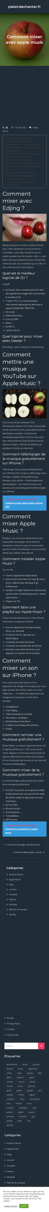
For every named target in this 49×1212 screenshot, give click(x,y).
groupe (30, 1090)
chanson (20, 1077)
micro (22, 1099)
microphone (35, 1099)
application (33, 1068)
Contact (11, 1029)
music (29, 1103)
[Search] (41, 1046)
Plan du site (12, 1034)
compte (10, 1081)
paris (35, 1108)
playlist (21, 1112)
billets (9, 1077)
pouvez (32, 1112)
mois (9, 1103)
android (10, 1068)
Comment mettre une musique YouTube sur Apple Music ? (24, 149)
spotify (9, 1121)
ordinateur (23, 1108)
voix (28, 1121)
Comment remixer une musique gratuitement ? (21, 177)
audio (19, 1073)
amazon (36, 1064)
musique (10, 1108)
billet (40, 1073)
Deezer (12, 899)
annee (20, 1068)
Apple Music (15, 879)
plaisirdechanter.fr (24, 7)
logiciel (32, 1094)
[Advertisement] (24, 91)
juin (39, 1090)
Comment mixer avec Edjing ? (19, 138)
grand (9, 1090)
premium (10, 1116)
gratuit (19, 1090)
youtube (10, 1125)
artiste (9, 1073)
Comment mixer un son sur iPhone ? (22, 172)
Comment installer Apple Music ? (21, 163)
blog (11, 884)
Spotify (12, 914)
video (19, 1121)
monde (19, 1103)
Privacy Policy (13, 1023)
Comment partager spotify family (23, 844)
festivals (13, 904)
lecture (21, 1094)
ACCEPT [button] (24, 1206)
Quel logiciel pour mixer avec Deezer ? (23, 144)
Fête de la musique (18, 909)
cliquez (31, 1077)
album (25, 1064)
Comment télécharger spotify (27, 852)
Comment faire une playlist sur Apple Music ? (22, 168)
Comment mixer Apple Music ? (19, 160)
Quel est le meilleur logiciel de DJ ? (21, 141)
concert (12, 889)
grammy (31, 1086)
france (20, 1086)
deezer (32, 1081)
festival (10, 1086)
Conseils (13, 894)
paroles (10, 1112)
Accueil (10, 1018)
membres (11, 1099)
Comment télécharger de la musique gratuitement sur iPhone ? (22, 155)
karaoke (10, 1094)
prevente (23, 1116)
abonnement (12, 1064)
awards (30, 1073)
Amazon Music (16, 874)
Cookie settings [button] (10, 1206)
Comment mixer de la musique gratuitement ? (21, 183)
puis (33, 1116)
